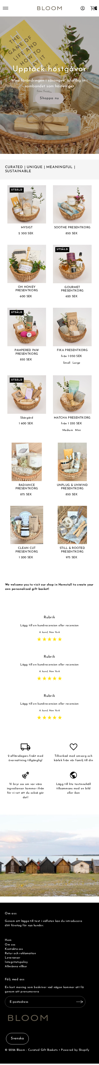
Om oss (10, 944)
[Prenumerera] (79, 1002)
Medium (67, 430)
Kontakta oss (14, 949)
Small (66, 363)
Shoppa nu (49, 98)
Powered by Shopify (75, 1050)
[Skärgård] (26, 394)
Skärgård (26, 417)
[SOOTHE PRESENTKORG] (72, 204)
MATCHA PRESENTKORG (72, 417)
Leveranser (12, 957)
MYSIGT (27, 227)
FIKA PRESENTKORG (72, 350)
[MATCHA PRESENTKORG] (72, 394)
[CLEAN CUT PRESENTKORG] (26, 525)
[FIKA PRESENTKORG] (72, 327)
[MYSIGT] (26, 204)
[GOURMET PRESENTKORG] (72, 264)
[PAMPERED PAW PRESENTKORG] (26, 327)
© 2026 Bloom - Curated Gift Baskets (31, 1050)
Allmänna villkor (16, 966)
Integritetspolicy (16, 962)
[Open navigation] (5, 8)
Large (76, 363)
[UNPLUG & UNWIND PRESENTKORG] (72, 462)
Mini (78, 430)
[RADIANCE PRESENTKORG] (26, 462)
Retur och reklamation (20, 953)
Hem (8, 940)
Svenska (17, 1038)
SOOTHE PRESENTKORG (72, 227)
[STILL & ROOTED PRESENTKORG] (72, 525)
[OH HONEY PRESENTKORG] (26, 264)
